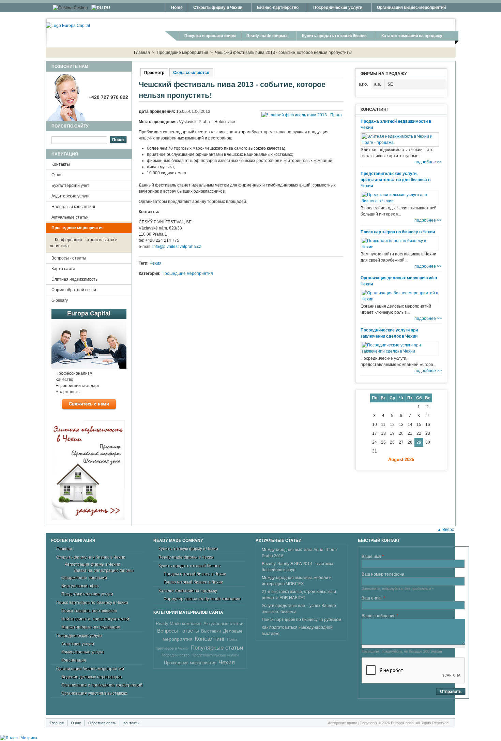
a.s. (377, 84)
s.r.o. (363, 84)
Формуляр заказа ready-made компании (202, 598)
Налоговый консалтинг (73, 206)
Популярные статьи (217, 647)
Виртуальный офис (80, 585)
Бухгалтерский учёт (70, 185)
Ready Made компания (178, 623)
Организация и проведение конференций (101, 685)
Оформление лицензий (84, 577)
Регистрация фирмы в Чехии (92, 564)
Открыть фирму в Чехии (215, 8)
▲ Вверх (445, 529)
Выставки (211, 631)
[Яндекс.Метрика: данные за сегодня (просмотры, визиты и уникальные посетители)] (18, 738)
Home (177, 7)
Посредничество (175, 655)
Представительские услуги (87, 594)
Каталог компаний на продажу (409, 36)
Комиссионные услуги (82, 652)
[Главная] (68, 25)
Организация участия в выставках (94, 693)
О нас (56, 175)
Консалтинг (210, 639)
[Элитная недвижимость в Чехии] (88, 471)
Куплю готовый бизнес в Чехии (193, 582)
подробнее (425, 162)
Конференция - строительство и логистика (84, 242)
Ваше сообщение (380, 615)
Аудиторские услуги (70, 196)
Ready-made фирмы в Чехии (186, 557)
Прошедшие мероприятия (182, 52)
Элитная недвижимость (74, 279)
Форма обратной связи (73, 289)
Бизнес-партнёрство (275, 8)
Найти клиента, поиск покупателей (95, 619)
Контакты (60, 164)
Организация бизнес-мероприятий (408, 8)
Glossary (59, 300)
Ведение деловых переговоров (91, 677)
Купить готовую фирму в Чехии (188, 548)
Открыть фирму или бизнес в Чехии (90, 557)
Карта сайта (63, 268)
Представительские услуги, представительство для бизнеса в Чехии (395, 179)
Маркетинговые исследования (90, 627)
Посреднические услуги (335, 8)
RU (106, 7)
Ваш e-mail (373, 598)
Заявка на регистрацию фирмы (103, 570)
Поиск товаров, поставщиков (89, 610)
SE (390, 84)
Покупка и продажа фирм (210, 35)
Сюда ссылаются (191, 72)
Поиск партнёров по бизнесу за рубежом (301, 619)
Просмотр (156, 72)
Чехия (156, 263)
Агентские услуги (77, 643)
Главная (142, 52)
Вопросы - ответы (68, 258)
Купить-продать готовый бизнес (332, 36)
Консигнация (73, 660)
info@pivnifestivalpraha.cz (176, 246)
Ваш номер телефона (383, 574)
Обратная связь (102, 723)
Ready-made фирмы (264, 36)
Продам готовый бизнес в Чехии (195, 574)
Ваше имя (373, 556)
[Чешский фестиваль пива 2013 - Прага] (301, 115)
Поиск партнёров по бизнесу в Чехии (398, 231)
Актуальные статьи (70, 217)
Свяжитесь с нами (89, 403)
